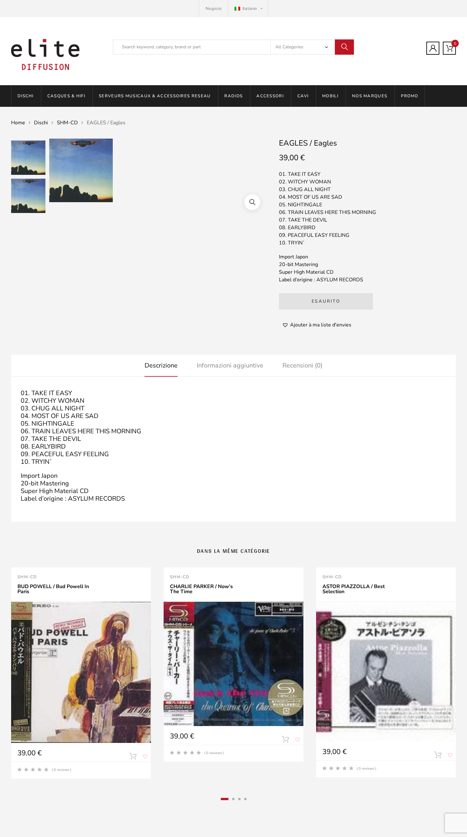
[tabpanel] (81, 673)
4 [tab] (245, 799)
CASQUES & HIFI (66, 96)
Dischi (25, 96)
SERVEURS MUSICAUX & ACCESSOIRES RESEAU (155, 96)
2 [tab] (233, 799)
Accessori (270, 96)
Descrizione (161, 365)
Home (18, 122)
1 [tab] (224, 799)
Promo (409, 96)
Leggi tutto (285, 740)
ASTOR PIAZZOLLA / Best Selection (353, 589)
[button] (252, 202)
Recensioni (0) (302, 365)
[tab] (161, 365)
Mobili (330, 96)
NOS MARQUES (369, 96)
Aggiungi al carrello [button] (133, 757)
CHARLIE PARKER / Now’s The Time (201, 589)
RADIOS (233, 96)
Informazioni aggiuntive (230, 365)
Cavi (302, 96)
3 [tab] (239, 799)
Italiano (249, 8)
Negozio (213, 8)
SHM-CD (67, 122)
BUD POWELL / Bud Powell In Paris (53, 589)
